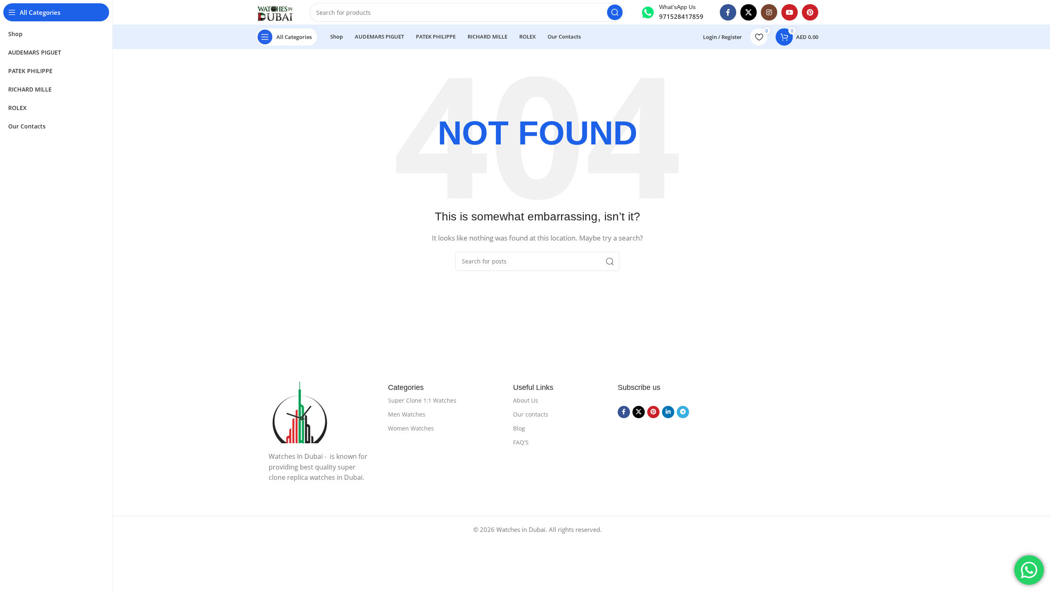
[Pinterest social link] (810, 12)
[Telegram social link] (683, 412)
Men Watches (406, 414)
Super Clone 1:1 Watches (422, 400)
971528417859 (681, 16)
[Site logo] (274, 12)
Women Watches (411, 428)
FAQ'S (521, 442)
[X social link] (748, 12)
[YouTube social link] (789, 12)
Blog (519, 428)
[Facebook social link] (728, 12)
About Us (525, 400)
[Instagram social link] (769, 12)
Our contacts (530, 414)
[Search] (615, 12)
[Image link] (320, 412)
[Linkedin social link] (668, 412)
